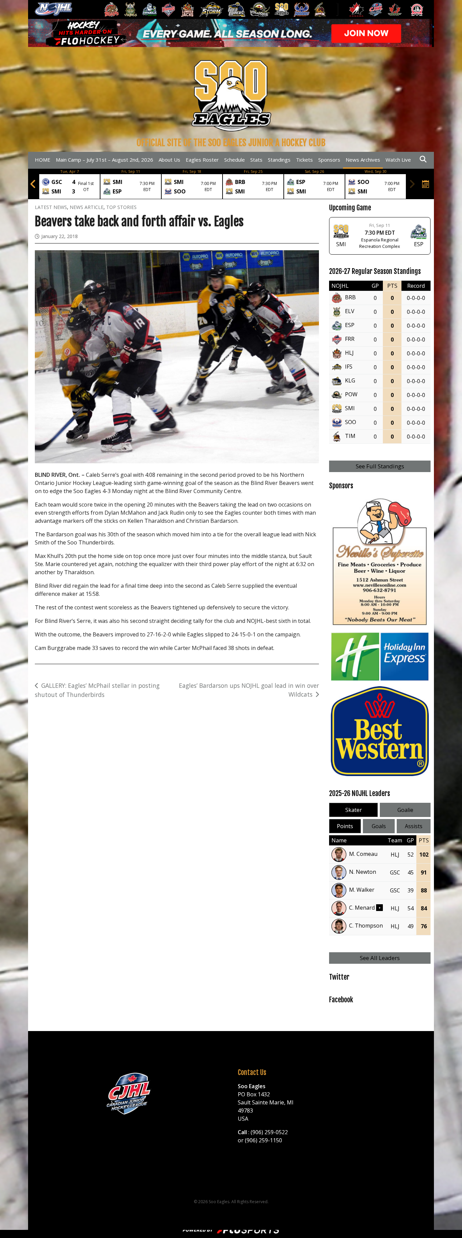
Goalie (405, 810)
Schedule (234, 159)
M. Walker (361, 889)
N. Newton (362, 871)
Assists (413, 826)
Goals (379, 826)
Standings (279, 159)
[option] (69, 184)
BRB (350, 297)
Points (345, 826)
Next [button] (412, 184)
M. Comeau (363, 854)
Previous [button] (33, 184)
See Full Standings (380, 466)
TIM (350, 436)
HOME (42, 159)
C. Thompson (366, 925)
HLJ (349, 353)
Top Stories (121, 207)
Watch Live (398, 159)
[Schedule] (425, 184)
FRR (349, 339)
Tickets (304, 159)
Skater (353, 810)
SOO (350, 422)
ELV (349, 311)
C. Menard (362, 907)
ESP (349, 325)
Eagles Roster (202, 159)
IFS (348, 367)
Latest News (51, 207)
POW (351, 394)
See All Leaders (380, 958)
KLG (350, 380)
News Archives (363, 159)
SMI (350, 408)
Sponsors (329, 159)
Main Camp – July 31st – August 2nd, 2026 (104, 159)
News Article (86, 207)
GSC (395, 872)
